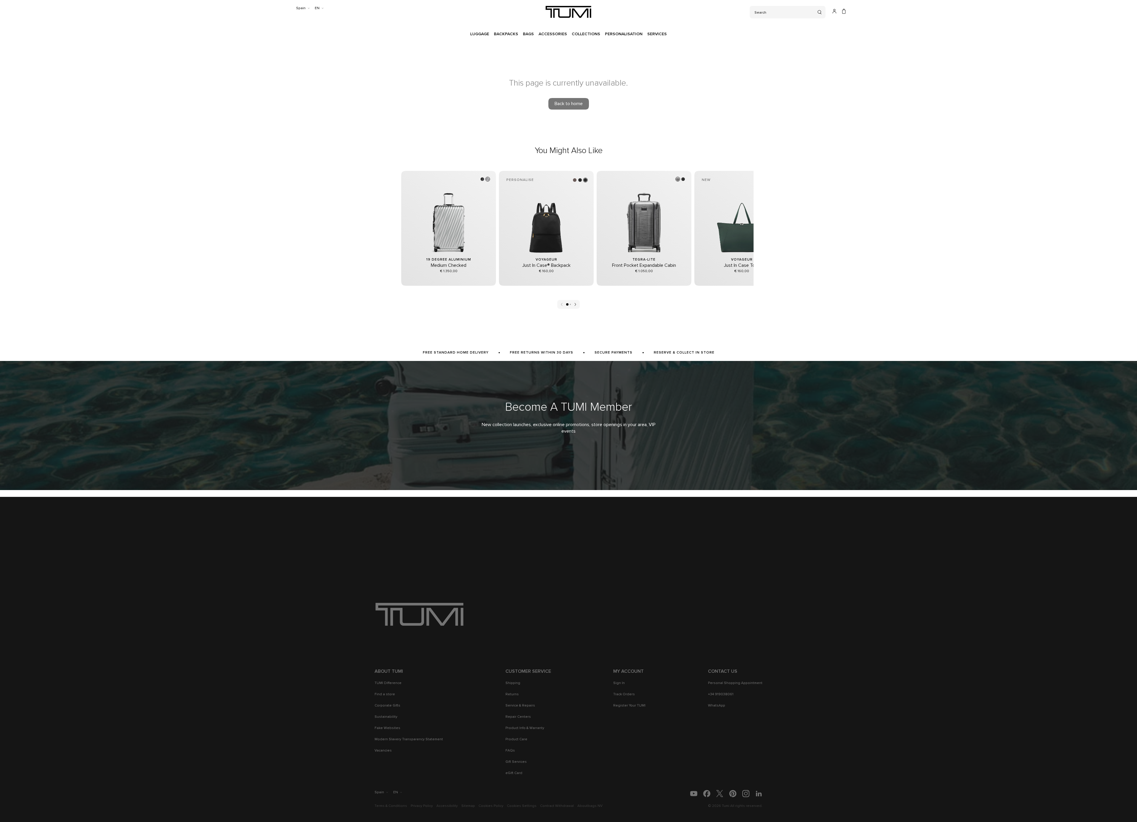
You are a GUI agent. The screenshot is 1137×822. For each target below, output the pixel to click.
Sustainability (386, 717)
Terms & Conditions (391, 806)
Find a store (385, 694)
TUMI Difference (388, 683)
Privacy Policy (422, 806)
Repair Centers (518, 717)
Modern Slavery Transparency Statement (409, 739)
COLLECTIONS (586, 34)
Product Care (516, 739)
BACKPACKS (506, 34)
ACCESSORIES (553, 34)
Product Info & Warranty (524, 728)
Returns (512, 694)
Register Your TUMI (629, 705)
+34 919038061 (720, 694)
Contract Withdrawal (557, 806)
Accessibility (447, 806)
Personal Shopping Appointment (735, 683)
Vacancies (383, 750)
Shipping (512, 683)
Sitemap (468, 806)
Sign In (619, 683)
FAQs (510, 750)
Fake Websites (387, 728)
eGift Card (513, 773)
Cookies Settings (522, 806)
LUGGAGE (479, 34)
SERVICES (657, 34)
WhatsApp (716, 705)
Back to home (569, 103)
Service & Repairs (520, 705)
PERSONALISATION (624, 34)
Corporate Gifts (387, 705)
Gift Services (516, 762)
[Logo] (568, 12)
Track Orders (624, 694)
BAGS (528, 34)
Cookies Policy (490, 806)
